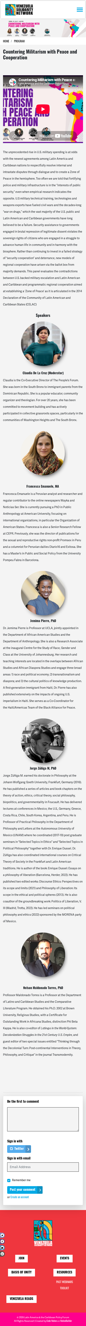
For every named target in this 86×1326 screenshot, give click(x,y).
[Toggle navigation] (79, 9)
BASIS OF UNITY (21, 1272)
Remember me (21, 1180)
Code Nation (52, 1320)
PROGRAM (19, 41)
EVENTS (64, 1258)
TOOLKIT (64, 1288)
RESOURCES (64, 1272)
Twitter (19, 1149)
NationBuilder (66, 1320)
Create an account (19, 1197)
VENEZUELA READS (21, 1299)
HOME (6, 41)
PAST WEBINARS (64, 1282)
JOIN (21, 1258)
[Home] (19, 9)
